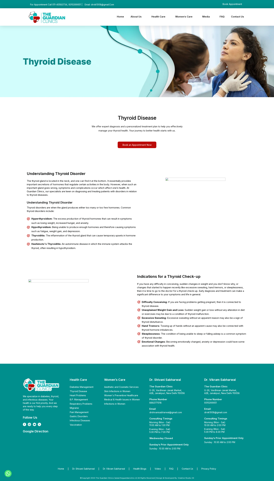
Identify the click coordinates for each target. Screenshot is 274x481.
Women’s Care (183, 16)
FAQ (222, 16)
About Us (136, 16)
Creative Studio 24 (185, 478)
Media (206, 16)
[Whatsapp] (8, 473)
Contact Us (237, 16)
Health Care (158, 16)
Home (120, 16)
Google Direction (35, 431)
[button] (137, 16)
